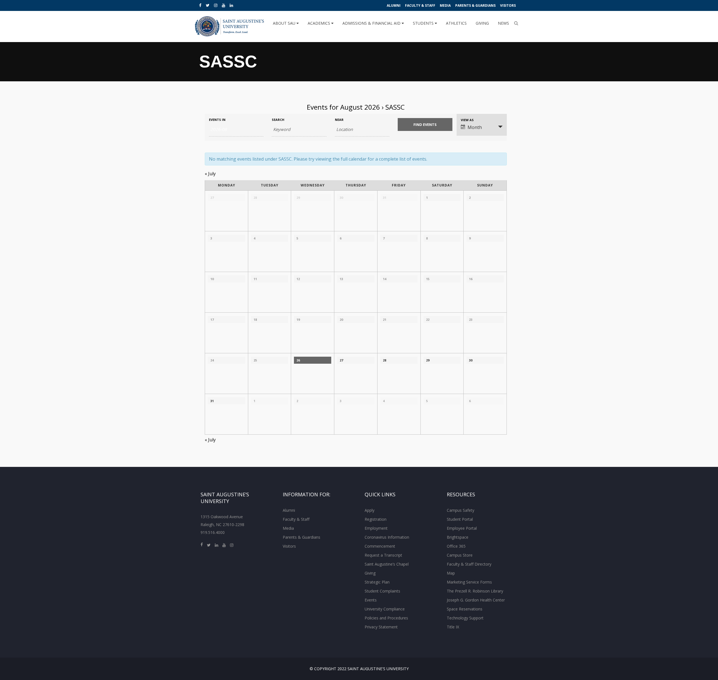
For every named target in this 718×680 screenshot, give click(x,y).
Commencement (380, 546)
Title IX (453, 627)
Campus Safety (460, 510)
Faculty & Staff (420, 5)
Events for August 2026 (343, 107)
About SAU (284, 23)
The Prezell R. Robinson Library (475, 591)
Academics (319, 23)
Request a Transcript (383, 555)
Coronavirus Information (387, 537)
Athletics (456, 23)
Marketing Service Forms (469, 582)
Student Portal (460, 519)
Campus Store (460, 555)
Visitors (508, 5)
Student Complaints (382, 591)
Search (278, 119)
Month (475, 127)
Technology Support (465, 618)
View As (467, 119)
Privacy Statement (381, 627)
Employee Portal (462, 528)
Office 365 (456, 546)
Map (451, 573)
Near (339, 119)
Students (424, 23)
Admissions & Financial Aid (372, 23)
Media (445, 5)
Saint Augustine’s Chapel (387, 564)
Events (371, 600)
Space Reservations (464, 609)
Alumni (394, 5)
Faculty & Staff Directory (469, 564)
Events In (217, 119)
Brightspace (457, 537)
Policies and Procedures (386, 618)
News (503, 23)
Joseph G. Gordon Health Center (476, 600)
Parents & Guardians (475, 5)
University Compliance (385, 609)
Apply (369, 510)
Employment (376, 528)
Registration (375, 519)
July (210, 173)
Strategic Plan (377, 582)
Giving (482, 23)
